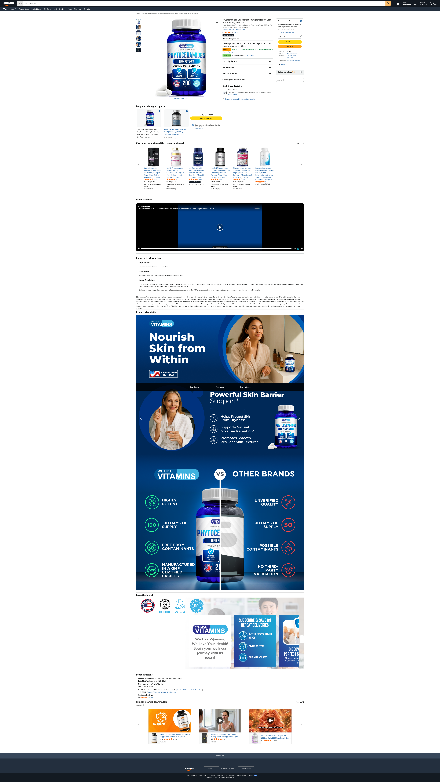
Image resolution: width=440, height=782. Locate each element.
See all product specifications (234, 79)
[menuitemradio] (298, 249)
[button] (5, 9)
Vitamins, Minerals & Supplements (161, 14)
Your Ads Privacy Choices (245, 775)
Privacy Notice (203, 775)
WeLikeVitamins (292, 54)
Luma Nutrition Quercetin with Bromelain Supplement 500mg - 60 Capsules (175, 735)
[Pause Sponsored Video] (188, 726)
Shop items (250, 55)
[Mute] (302, 248)
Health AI (13, 9)
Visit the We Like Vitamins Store (234, 30)
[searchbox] (204, 3)
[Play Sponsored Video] (220, 720)
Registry (62, 9)
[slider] (216, 248)
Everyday (87, 9)
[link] (176, 118)
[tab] (194, 387)
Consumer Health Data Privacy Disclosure (222, 775)
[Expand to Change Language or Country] (400, 4)
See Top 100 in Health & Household (189, 690)
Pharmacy (77, 9)
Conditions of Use (191, 775)
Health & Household (142, 14)
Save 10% (227, 55)
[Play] (138, 249)
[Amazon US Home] (189, 769)
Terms (230, 52)
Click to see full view (180, 98)
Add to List (281, 80)
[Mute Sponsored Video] (188, 730)
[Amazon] (8, 3)
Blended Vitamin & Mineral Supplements (185, 14)
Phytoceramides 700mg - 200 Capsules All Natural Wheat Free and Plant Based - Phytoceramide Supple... (176, 209)
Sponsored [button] (139, 705)
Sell (55, 9)
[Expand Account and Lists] (416, 4)
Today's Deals (24, 9)
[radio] (138, 21)
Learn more (232, 94)
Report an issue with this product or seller (240, 99)
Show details (199, 129)
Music (70, 9)
